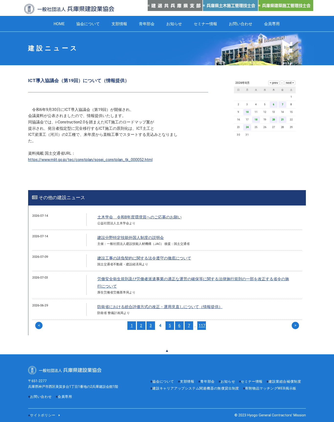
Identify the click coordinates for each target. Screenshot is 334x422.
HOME (59, 24)
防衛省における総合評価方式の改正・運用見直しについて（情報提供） (160, 306)
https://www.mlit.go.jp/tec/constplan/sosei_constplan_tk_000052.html (90, 159)
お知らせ (174, 24)
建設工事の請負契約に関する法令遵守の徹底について (144, 258)
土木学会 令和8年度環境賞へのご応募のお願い (139, 217)
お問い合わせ (240, 24)
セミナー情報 (205, 24)
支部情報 (119, 24)
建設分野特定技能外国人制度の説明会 (130, 237)
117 (202, 325)
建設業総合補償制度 (284, 381)
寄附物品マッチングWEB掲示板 (270, 388)
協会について (88, 24)
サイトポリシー (43, 415)
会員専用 (272, 24)
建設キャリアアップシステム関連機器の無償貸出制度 (195, 388)
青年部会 (147, 24)
